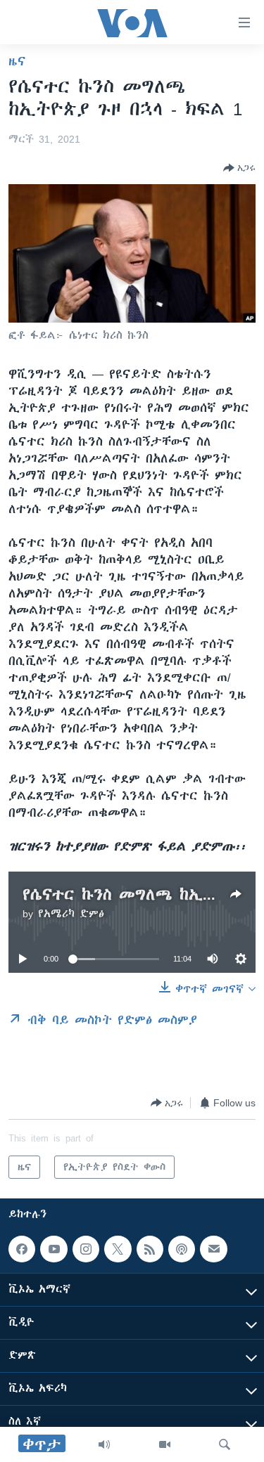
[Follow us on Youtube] (53, 1249)
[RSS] (150, 1249)
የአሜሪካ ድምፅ (71, 913)
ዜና (17, 61)
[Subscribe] (213, 1249)
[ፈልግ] (224, 1444)
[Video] (165, 1444)
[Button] (239, 168)
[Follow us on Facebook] (21, 1249)
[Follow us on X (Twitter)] (117, 1249)
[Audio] (104, 1444)
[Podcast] (181, 1249)
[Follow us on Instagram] (86, 1249)
